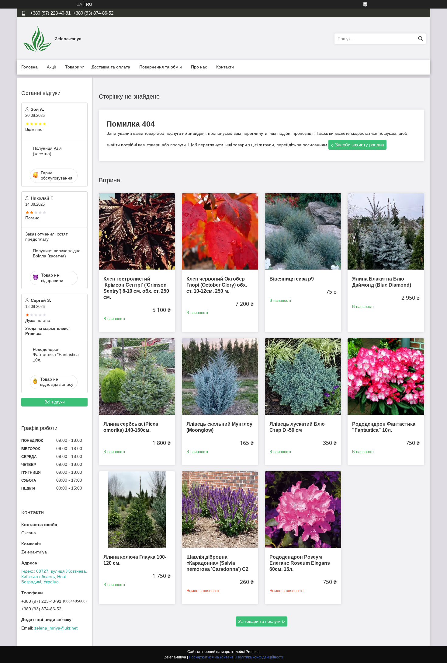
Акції (51, 67)
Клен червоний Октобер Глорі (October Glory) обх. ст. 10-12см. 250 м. (216, 285)
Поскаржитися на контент (211, 657)
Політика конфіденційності (259, 657)
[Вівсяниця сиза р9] (303, 231)
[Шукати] (420, 38)
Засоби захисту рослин (359, 144)
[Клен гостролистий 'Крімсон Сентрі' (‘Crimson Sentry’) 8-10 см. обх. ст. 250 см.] (137, 231)
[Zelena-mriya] (36, 38)
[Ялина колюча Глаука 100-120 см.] (137, 509)
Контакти (225, 67)
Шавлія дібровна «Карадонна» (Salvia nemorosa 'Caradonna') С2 (217, 563)
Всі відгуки (54, 402)
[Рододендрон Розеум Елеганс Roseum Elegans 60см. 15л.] (303, 509)
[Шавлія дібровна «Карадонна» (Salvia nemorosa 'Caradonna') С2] (220, 509)
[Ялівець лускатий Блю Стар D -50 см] (303, 376)
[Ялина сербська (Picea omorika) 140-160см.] (137, 376)
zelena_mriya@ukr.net (56, 628)
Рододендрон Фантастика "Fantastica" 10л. (56, 354)
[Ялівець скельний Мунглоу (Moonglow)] (220, 376)
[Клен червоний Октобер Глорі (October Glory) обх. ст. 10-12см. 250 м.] (220, 231)
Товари (72, 67)
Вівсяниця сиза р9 (291, 278)
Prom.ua (253, 652)
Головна (29, 67)
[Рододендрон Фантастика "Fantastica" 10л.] (386, 376)
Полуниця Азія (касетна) (47, 151)
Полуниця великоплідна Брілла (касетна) (57, 253)
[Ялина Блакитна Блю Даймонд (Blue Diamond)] (386, 231)
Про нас (199, 67)
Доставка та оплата (111, 67)
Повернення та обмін (160, 67)
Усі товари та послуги (259, 621)
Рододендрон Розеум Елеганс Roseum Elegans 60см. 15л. (299, 563)
